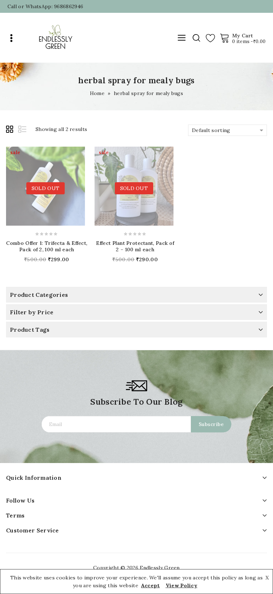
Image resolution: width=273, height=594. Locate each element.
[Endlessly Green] (55, 37)
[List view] (22, 130)
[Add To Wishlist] (52, 184)
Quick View (64, 184)
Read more (26, 184)
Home (97, 93)
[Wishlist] (210, 37)
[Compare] (39, 184)
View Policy (181, 585)
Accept (150, 585)
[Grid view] (10, 130)
